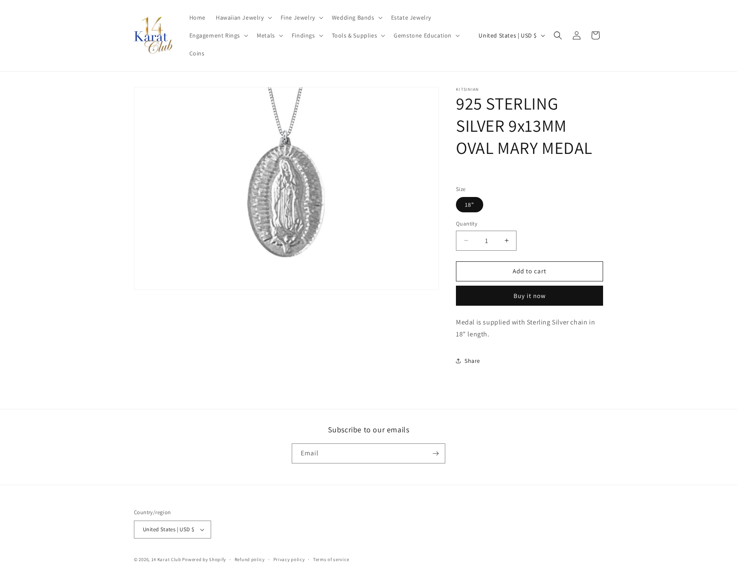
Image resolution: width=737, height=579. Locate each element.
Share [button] (472, 361)
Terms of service (331, 559)
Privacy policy (289, 559)
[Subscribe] (435, 453)
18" (469, 204)
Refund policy (250, 559)
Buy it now (530, 296)
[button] (243, 17)
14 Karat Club (166, 559)
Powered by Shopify (204, 559)
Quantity (466, 223)
